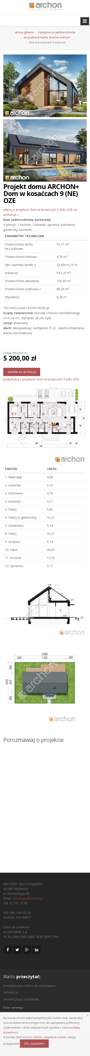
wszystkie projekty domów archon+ (47, 37)
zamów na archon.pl (21, 372)
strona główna (24, 32)
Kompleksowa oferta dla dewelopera (29, 986)
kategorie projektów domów (56, 32)
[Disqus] (45, 803)
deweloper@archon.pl (27, 898)
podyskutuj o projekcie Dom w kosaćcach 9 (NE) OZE (41, 379)
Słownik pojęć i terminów (21, 999)
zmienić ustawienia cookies (50, 1037)
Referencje (11, 992)
